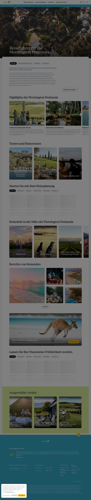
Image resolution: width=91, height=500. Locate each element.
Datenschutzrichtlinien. (10, 492)
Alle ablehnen (14, 495)
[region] (14, 491)
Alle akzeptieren (22, 495)
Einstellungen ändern (6, 495)
